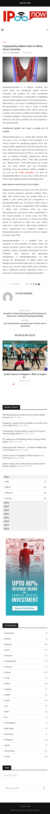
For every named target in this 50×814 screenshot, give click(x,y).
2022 (6, 513)
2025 (6, 502)
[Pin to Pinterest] (36, 284)
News (25, 711)
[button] (5, 362)
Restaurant (25, 734)
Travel (25, 756)
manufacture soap (10, 775)
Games (25, 683)
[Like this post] (28, 284)
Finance (25, 672)
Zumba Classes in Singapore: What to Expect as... (25, 376)
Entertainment (25, 661)
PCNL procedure (26, 172)
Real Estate (25, 728)
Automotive (25, 633)
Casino (25, 650)
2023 (6, 510)
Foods (25, 678)
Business (25, 644)
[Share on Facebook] (31, 284)
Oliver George (14, 52)
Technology (25, 751)
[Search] (47, 30)
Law (25, 706)
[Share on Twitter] (33, 284)
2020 (6, 521)
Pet (25, 717)
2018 (6, 528)
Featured (25, 667)
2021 (6, 517)
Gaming (25, 689)
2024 (6, 506)
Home (25, 700)
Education (25, 655)
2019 (6, 525)
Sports (25, 745)
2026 (6, 476)
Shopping (25, 740)
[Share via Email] (39, 284)
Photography (25, 723)
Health (25, 695)
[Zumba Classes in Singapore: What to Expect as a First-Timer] (25, 355)
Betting (25, 639)
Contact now (25, 3)
